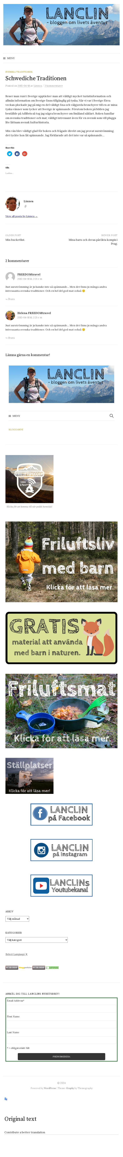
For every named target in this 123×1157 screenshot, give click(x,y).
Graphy (70, 1088)
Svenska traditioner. (19, 71)
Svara (11, 299)
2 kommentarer (54, 85)
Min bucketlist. (15, 240)
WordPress (50, 1088)
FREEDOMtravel (28, 274)
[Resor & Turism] (52, 967)
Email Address (15, 1000)
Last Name (13, 1032)
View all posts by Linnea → (21, 216)
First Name (13, 1016)
